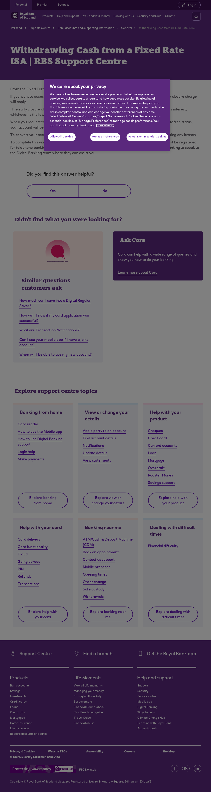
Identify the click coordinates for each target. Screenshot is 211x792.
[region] (107, 115)
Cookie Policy (105, 125)
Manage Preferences (105, 137)
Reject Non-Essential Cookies (147, 137)
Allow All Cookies (61, 137)
